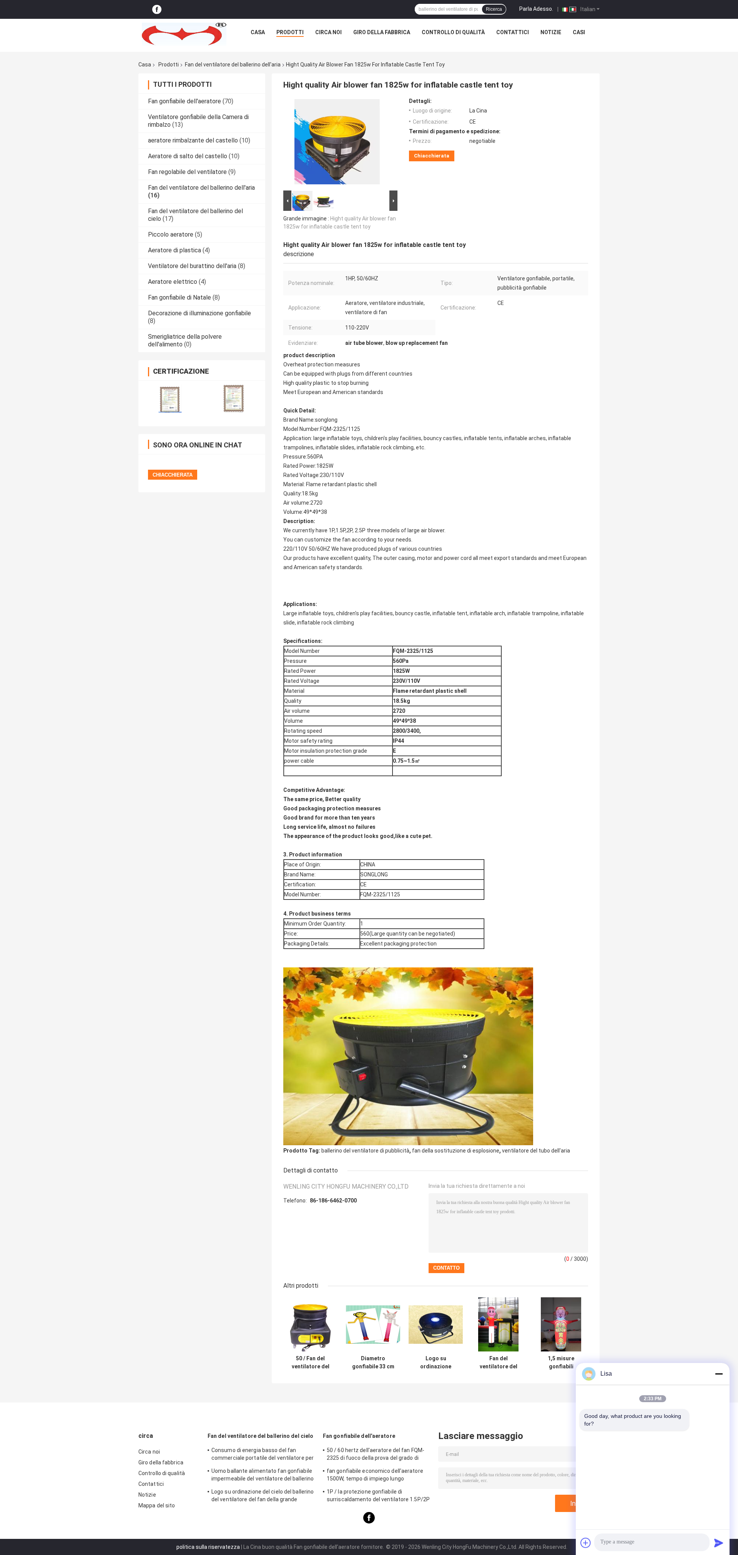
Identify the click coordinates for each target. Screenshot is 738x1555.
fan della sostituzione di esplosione (455, 1151)
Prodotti (290, 32)
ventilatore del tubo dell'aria (536, 1151)
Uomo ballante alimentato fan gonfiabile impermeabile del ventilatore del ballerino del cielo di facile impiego (262, 1476)
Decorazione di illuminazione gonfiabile (199, 313)
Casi (579, 32)
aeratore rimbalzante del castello (193, 140)
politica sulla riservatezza (208, 1547)
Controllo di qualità (453, 32)
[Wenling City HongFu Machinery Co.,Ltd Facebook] (157, 9)
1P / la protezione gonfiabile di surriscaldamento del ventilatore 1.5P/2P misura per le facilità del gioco (378, 1497)
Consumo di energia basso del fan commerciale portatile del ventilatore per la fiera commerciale (262, 1455)
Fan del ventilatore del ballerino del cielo (260, 1436)
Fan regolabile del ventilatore (187, 172)
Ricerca (494, 9)
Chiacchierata (431, 156)
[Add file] (585, 1542)
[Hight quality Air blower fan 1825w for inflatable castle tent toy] (337, 143)
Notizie (550, 32)
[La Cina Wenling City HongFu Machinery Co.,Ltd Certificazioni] (170, 398)
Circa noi (328, 32)
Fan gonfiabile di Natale (179, 297)
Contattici (512, 32)
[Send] (719, 1542)
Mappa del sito (156, 1505)
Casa (258, 32)
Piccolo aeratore (170, 234)
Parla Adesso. (536, 9)
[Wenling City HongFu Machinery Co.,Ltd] (184, 34)
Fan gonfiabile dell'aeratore (184, 101)
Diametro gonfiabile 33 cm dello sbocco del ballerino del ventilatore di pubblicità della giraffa (373, 1362)
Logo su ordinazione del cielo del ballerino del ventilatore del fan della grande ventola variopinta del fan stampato (262, 1497)
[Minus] (718, 1373)
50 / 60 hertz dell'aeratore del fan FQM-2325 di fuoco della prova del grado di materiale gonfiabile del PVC (375, 1455)
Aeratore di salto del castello (187, 156)
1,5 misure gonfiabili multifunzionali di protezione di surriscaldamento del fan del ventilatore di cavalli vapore (561, 1362)
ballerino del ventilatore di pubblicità (365, 1151)
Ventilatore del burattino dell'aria (192, 266)
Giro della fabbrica (381, 32)
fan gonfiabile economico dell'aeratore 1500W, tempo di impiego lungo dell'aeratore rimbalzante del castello (375, 1476)
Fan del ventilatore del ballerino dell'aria (233, 64)
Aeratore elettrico (172, 281)
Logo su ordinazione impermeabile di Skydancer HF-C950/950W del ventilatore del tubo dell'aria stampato (436, 1362)
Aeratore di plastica (174, 250)
